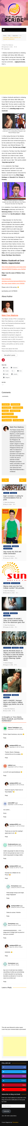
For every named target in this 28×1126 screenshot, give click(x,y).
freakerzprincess (13, 844)
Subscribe (6, 1111)
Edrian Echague (9, 662)
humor (6, 410)
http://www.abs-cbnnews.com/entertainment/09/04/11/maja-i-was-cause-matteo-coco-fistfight (14, 281)
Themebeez (15, 1122)
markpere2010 (14, 745)
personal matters (15, 583)
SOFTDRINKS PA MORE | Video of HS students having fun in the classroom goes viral (13, 620)
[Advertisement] (14, 81)
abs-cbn (6, 404)
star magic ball (19, 420)
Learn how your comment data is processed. (14, 1029)
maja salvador (15, 410)
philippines (6, 697)
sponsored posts (8, 548)
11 (14, 710)
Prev (6, 480)
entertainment (18, 407)
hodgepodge (7, 49)
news (21, 647)
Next (22, 480)
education (6, 493)
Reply (4, 737)
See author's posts (9, 355)
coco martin (7, 407)
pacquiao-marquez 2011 (10, 417)
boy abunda (16, 404)
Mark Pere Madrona (8, 45)
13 (16, 46)
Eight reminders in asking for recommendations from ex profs (13, 498)
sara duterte (7, 420)
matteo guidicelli (8, 413)
